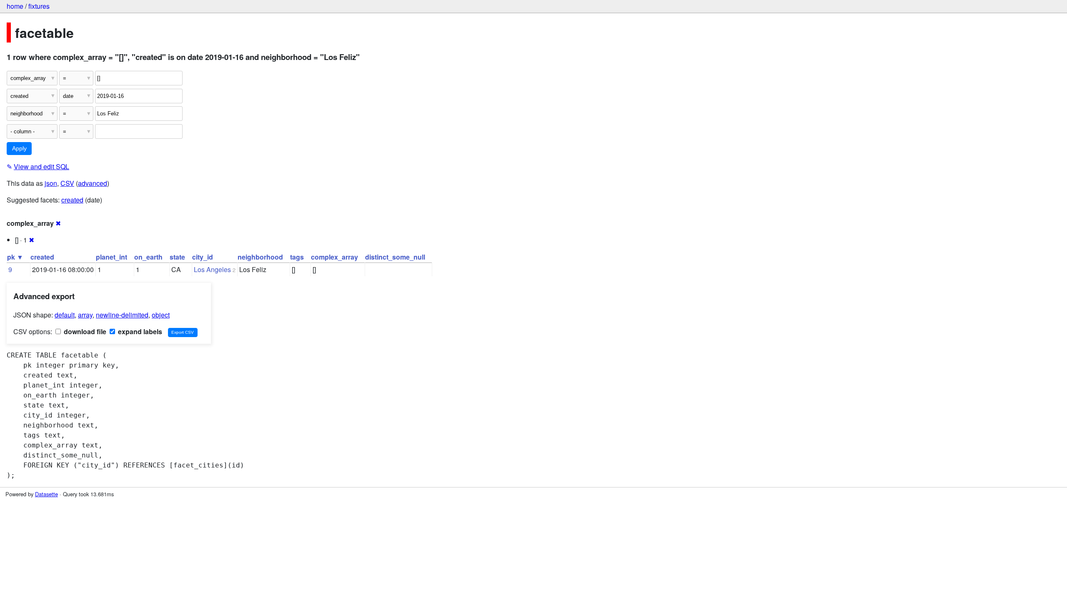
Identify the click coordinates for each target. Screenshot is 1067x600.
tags (297, 257)
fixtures (39, 6)
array (85, 315)
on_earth (148, 257)
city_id (202, 257)
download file (84, 331)
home (15, 6)
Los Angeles (212, 269)
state (177, 257)
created (72, 200)
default (65, 315)
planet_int (111, 257)
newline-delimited (122, 315)
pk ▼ (15, 257)
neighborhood (260, 257)
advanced (92, 183)
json (51, 183)
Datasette (46, 494)
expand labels (139, 331)
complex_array (334, 257)
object (161, 315)
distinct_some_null (395, 257)
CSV (67, 183)
